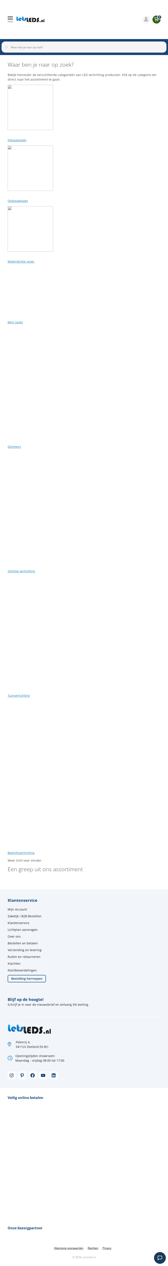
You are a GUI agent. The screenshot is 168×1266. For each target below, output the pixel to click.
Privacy (107, 1248)
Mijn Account (17, 909)
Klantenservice (18, 923)
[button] (10, 19)
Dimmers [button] (14, 447)
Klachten (14, 963)
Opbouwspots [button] (18, 201)
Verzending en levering (25, 950)
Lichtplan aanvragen (23, 930)
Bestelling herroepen (26, 978)
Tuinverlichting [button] (19, 695)
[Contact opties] (160, 1258)
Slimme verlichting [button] (21, 571)
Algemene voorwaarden (68, 1248)
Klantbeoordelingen (22, 970)
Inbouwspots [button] (17, 140)
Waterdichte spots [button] (21, 261)
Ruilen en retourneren (24, 957)
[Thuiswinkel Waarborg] (105, 19)
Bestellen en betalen (23, 943)
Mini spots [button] (15, 322)
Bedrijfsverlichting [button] (21, 853)
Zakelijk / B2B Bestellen (25, 916)
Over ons (14, 936)
